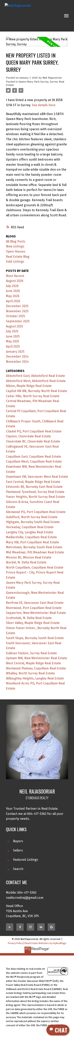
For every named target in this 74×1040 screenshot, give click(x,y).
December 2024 (17, 356)
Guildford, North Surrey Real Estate (31, 517)
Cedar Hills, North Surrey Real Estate (32, 396)
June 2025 (13, 336)
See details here (43, 105)
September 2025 (18, 321)
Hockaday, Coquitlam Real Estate (29, 527)
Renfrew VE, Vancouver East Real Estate (35, 603)
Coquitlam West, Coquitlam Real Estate (34, 461)
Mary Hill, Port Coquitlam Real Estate (32, 542)
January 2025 (15, 351)
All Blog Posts (15, 241)
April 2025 (13, 346)
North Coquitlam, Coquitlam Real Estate (34, 567)
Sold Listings (15, 261)
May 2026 (12, 296)
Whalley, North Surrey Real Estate (30, 673)
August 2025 (14, 326)
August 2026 (14, 281)
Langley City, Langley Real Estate (29, 532)
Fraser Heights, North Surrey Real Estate (35, 497)
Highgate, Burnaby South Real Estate (33, 522)
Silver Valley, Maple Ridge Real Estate (33, 623)
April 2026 (13, 301)
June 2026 (13, 291)
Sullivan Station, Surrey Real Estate (31, 653)
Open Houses (15, 251)
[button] (9, 927)
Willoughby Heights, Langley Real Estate (35, 678)
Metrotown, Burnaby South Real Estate (34, 547)
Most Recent (15, 276)
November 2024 (17, 361)
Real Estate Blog (17, 256)
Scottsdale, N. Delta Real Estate (29, 618)
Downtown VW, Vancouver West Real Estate (37, 477)
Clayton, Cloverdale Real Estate (28, 436)
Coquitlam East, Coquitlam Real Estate (33, 456)
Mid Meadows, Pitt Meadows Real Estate (35, 552)
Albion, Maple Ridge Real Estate (29, 386)
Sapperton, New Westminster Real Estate (36, 613)
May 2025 (12, 341)
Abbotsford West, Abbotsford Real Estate (36, 381)
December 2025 (17, 306)
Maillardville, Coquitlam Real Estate (31, 537)
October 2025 (15, 316)
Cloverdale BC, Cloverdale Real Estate (33, 441)
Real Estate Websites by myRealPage (45, 943)
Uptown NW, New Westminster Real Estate (36, 658)
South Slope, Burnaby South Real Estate (35, 638)
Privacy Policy (15, 943)
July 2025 (12, 331)
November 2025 (17, 311)
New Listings (15, 246)
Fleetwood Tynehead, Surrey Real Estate (35, 492)
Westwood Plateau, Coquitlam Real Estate (36, 668)
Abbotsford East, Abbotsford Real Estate (35, 376)
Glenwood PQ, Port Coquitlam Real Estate (36, 512)
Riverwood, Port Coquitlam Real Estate (34, 608)
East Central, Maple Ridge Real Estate (33, 482)
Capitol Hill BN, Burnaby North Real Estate (36, 391)
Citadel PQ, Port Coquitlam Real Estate (33, 431)
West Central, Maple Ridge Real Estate (33, 663)
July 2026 (12, 286)
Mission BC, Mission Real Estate (28, 557)
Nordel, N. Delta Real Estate (26, 562)
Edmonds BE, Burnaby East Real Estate (34, 487)
